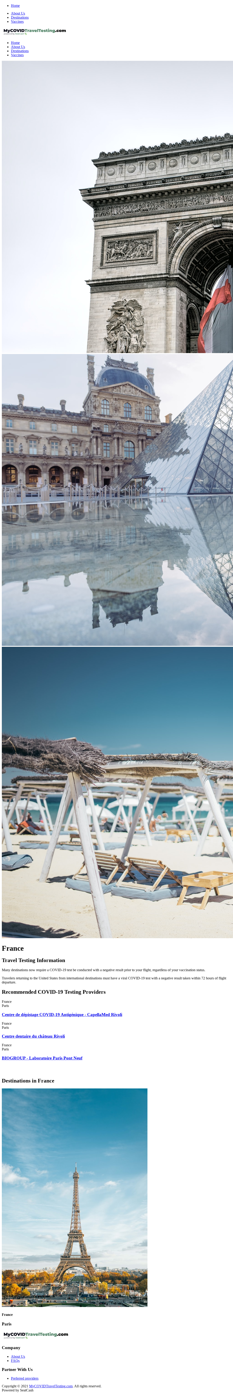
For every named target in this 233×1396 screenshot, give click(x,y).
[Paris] (74, 1306)
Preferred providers (24, 1378)
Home (15, 6)
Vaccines (17, 21)
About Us (18, 13)
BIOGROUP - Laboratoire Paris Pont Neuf (42, 1058)
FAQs (15, 1361)
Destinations (20, 17)
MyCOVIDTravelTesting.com (51, 1386)
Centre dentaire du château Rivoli (33, 1036)
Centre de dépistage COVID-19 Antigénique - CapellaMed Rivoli (62, 1014)
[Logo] (35, 35)
